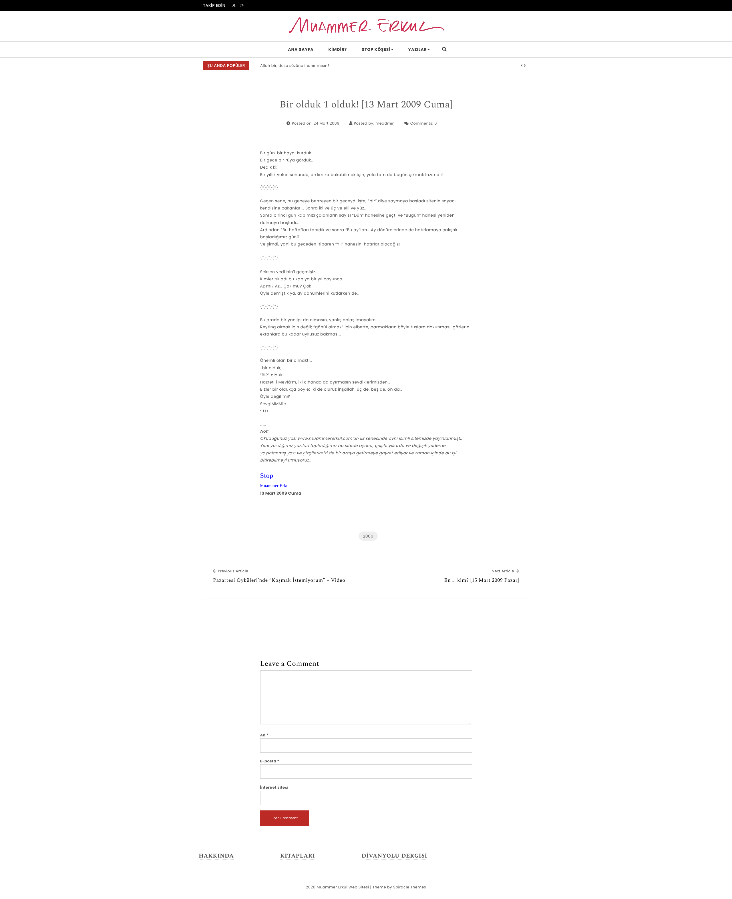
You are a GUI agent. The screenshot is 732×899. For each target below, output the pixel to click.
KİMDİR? (338, 49)
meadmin (385, 123)
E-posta (269, 761)
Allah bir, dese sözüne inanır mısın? (295, 65)
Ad (264, 735)
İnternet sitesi (274, 787)
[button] (522, 66)
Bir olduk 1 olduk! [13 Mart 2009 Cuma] (366, 105)
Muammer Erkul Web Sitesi (343, 887)
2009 (368, 536)
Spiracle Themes (409, 887)
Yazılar (417, 49)
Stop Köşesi (376, 49)
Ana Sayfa (300, 49)
